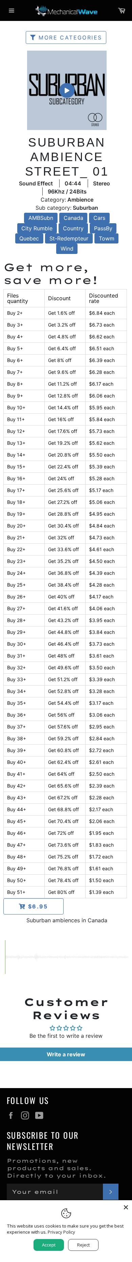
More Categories (69, 37)
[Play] (66, 90)
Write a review (66, 1054)
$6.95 (37, 906)
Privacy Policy (61, 1232)
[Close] (126, 1206)
